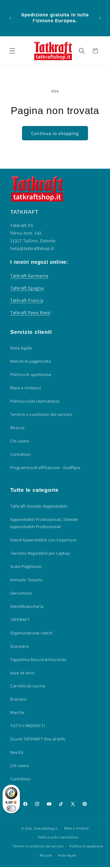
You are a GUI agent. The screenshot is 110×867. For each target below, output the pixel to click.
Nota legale (21, 348)
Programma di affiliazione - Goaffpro (45, 467)
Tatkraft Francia (26, 300)
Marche (17, 712)
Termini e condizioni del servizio (41, 414)
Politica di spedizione (30, 374)
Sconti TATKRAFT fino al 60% (37, 739)
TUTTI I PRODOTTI (27, 725)
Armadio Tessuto (26, 580)
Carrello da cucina (27, 686)
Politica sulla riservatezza (34, 401)
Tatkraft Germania (29, 276)
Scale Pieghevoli (26, 566)
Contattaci (20, 454)
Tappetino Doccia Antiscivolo (38, 659)
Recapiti (46, 855)
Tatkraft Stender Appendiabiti (39, 506)
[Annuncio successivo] (99, 18)
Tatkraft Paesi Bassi (30, 312)
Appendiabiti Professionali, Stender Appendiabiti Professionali (44, 523)
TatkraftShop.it (46, 828)
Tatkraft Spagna (27, 288)
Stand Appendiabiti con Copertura (43, 540)
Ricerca (17, 427)
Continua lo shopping (55, 133)
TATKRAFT (20, 619)
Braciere (18, 699)
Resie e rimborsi (25, 388)
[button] (12, 51)
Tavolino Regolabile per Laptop (40, 553)
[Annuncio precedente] (10, 18)
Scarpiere (19, 646)
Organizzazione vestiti (31, 633)
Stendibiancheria (26, 606)
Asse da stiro (22, 673)
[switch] (11, 808)
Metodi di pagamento (30, 361)
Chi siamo (19, 441)
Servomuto (21, 593)
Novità (16, 752)
